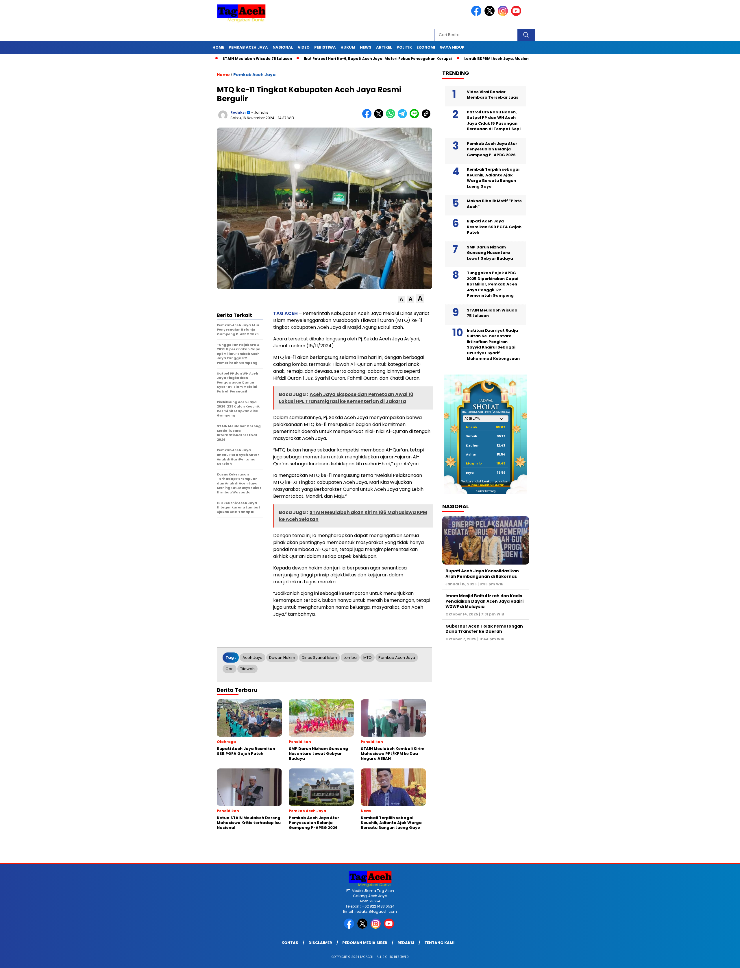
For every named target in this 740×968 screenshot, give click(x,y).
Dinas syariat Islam (319, 657)
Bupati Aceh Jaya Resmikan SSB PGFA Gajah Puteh (494, 226)
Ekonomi (426, 47)
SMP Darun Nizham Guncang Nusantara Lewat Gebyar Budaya (490, 252)
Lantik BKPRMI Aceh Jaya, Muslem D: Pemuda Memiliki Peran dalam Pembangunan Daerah (511, 58)
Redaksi (405, 942)
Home (218, 47)
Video (304, 47)
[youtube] (517, 14)
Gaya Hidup (452, 47)
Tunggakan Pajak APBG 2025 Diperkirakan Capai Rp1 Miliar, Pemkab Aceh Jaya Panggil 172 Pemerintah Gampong (492, 284)
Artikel (384, 47)
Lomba (350, 657)
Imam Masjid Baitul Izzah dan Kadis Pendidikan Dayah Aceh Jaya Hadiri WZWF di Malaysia (484, 601)
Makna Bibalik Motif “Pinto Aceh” (494, 203)
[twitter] (490, 14)
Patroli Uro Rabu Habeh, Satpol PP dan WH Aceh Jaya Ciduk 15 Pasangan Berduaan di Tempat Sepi (494, 120)
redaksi (238, 112)
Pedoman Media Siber (364, 942)
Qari (229, 669)
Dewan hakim (282, 657)
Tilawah (247, 669)
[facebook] (477, 14)
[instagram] (504, 14)
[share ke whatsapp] (392, 117)
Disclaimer (320, 942)
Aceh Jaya (252, 657)
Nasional (283, 47)
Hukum (348, 47)
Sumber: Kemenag (485, 491)
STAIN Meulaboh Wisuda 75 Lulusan (215, 58)
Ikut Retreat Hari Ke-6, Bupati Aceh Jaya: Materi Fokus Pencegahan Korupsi (336, 58)
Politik (404, 47)
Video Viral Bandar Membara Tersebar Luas (492, 94)
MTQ (367, 657)
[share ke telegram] (404, 117)
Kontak (290, 942)
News (365, 47)
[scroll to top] (713, 959)
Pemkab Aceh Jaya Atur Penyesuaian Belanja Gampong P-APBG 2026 (492, 149)
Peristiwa (325, 47)
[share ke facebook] (368, 117)
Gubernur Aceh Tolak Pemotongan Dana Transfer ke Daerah (484, 628)
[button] (401, 299)
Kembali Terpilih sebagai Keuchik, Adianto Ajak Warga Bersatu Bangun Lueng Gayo (493, 178)
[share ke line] (415, 117)
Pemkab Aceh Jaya (248, 47)
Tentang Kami (439, 942)
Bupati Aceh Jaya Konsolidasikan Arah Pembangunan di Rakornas (482, 573)
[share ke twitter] (380, 117)
